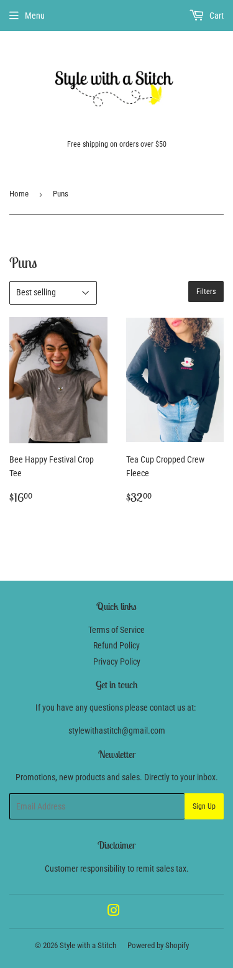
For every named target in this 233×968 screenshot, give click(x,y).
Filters (206, 291)
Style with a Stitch (88, 945)
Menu (35, 16)
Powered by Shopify (158, 945)
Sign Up (204, 806)
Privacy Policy (116, 661)
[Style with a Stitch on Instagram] (113, 912)
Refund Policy (116, 645)
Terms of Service (116, 630)
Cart (216, 16)
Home (19, 193)
